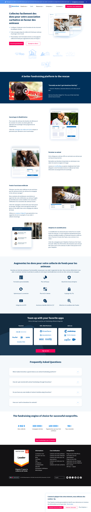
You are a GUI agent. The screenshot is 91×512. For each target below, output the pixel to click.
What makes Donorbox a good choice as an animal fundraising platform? (34, 372)
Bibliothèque (38, 470)
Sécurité (37, 466)
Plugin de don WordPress (73, 453)
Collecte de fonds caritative (57, 464)
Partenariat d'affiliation (41, 468)
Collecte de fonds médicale (57, 455)
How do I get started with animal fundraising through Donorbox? (32, 382)
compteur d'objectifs (20, 213)
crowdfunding (57, 166)
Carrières (37, 459)
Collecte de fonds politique (57, 453)
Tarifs (31, 6)
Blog (36, 457)
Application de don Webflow (74, 463)
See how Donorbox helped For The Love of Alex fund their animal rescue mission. (63, 96)
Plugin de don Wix (71, 459)
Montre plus (70, 504)
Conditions (38, 463)
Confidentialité (39, 464)
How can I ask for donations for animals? (25, 402)
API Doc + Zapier (71, 466)
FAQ (36, 461)
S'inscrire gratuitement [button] (16, 43)
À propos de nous (40, 455)
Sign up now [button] (45, 351)
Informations (39, 450)
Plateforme (23, 6)
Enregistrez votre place (78, 1)
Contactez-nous (39, 453)
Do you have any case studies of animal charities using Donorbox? (32, 392)
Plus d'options (82, 507)
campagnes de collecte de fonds (23, 129)
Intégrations (70, 450)
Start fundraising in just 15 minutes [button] (45, 440)
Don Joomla (70, 464)
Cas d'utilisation (55, 450)
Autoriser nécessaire (71, 507)
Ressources (39, 6)
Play (26, 91)
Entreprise (48, 6)
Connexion (59, 6)
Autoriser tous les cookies (55, 507)
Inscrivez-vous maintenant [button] (74, 6)
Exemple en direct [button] (33, 43)
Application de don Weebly (74, 461)
